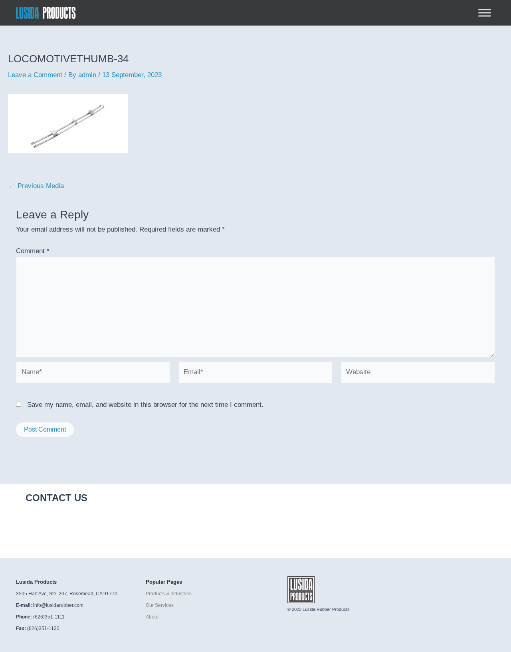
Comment (33, 251)
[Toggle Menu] (484, 12)
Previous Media (36, 185)
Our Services (160, 605)
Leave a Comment (35, 75)
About (152, 617)
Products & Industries (169, 594)
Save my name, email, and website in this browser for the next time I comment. (145, 404)
